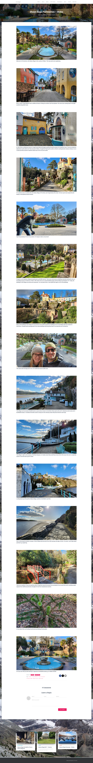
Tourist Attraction (35, 676)
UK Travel (28, 678)
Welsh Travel (41, 678)
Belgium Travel (20, 745)
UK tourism (43, 676)
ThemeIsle (75, 760)
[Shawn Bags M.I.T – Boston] (46, 737)
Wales (31, 678)
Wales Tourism (35, 678)
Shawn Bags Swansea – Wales (66, 747)
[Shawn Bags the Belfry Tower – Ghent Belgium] (25, 737)
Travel (40, 676)
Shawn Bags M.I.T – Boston (45, 747)
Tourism (30, 676)
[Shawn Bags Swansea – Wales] (67, 737)
